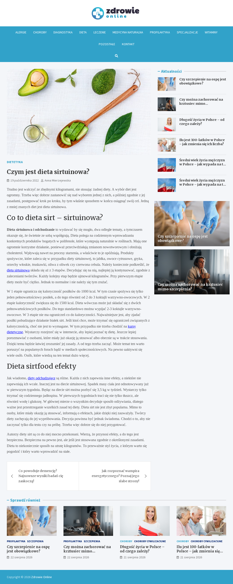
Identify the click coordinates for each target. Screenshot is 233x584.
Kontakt (128, 44)
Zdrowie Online (41, 577)
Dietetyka (15, 162)
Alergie (20, 32)
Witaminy (211, 32)
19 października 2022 (24, 180)
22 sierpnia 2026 (21, 557)
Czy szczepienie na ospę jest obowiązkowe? (202, 81)
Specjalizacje (187, 32)
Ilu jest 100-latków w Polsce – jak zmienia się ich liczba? (202, 142)
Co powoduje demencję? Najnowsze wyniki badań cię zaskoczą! (40, 476)
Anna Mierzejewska (58, 180)
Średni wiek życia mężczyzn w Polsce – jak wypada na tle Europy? (202, 164)
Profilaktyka (160, 32)
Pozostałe (107, 44)
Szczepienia (35, 541)
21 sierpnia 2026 (134, 557)
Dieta (83, 32)
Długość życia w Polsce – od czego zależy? (201, 122)
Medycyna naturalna (128, 32)
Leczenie (100, 32)
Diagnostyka (63, 32)
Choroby (40, 32)
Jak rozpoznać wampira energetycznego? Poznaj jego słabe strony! (115, 476)
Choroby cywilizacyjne (150, 541)
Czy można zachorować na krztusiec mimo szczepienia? (201, 103)
